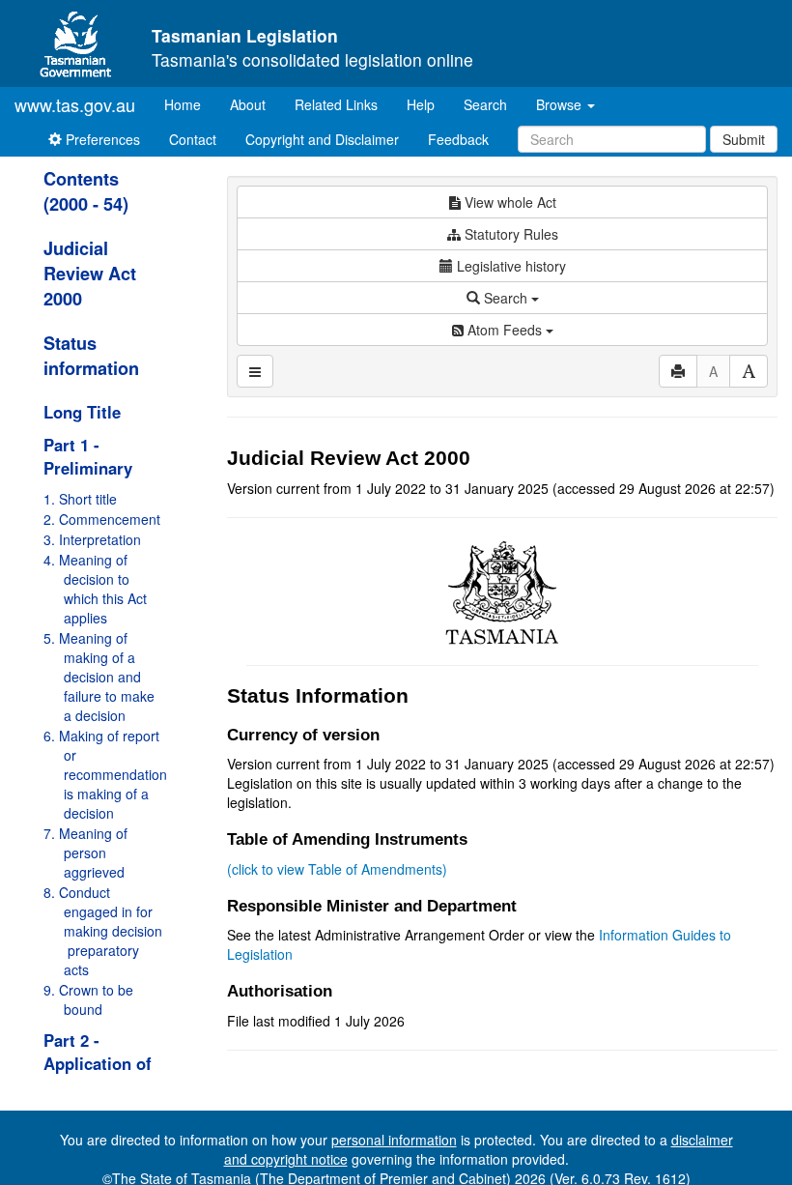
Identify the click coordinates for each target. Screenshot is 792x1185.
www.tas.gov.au (74, 104)
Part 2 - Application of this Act (97, 1063)
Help (421, 104)
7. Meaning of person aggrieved (85, 853)
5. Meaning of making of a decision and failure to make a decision (99, 676)
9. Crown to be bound (88, 999)
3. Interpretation (92, 539)
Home (189, 104)
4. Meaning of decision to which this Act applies (95, 588)
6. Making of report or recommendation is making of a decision (105, 774)
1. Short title (80, 498)
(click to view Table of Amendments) (337, 869)
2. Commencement (101, 519)
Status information (91, 356)
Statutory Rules (509, 234)
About (248, 104)
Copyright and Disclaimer (322, 139)
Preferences (101, 139)
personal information (394, 1139)
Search (485, 104)
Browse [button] (560, 104)
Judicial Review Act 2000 (89, 273)
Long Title (82, 411)
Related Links (336, 104)
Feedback (458, 139)
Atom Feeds (505, 329)
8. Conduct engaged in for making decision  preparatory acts (102, 930)
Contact (192, 139)
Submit (743, 139)
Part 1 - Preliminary (87, 456)
